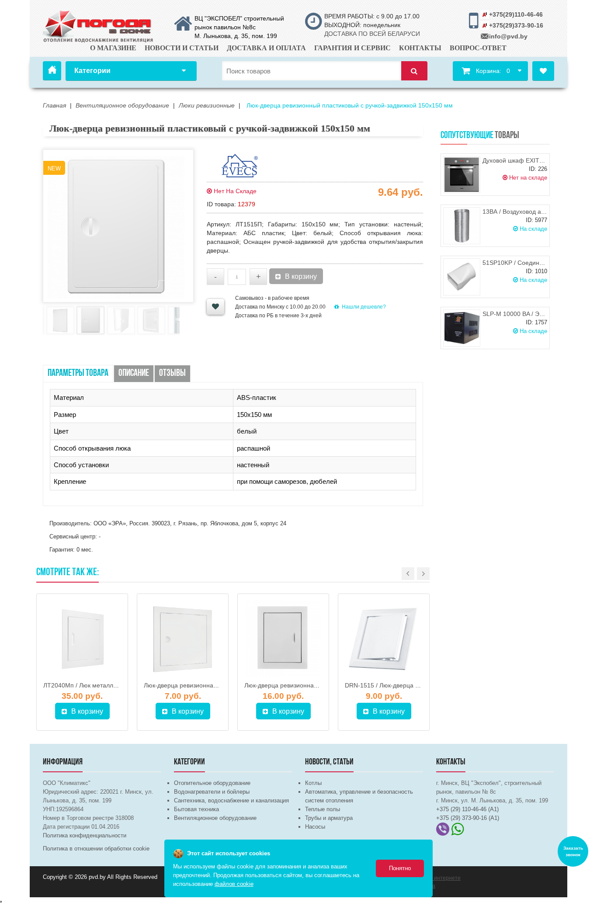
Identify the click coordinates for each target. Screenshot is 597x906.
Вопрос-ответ (478, 48)
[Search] (414, 71)
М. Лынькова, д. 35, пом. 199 (235, 35)
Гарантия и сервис (352, 48)
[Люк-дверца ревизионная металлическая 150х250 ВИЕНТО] (283, 639)
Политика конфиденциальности (84, 835)
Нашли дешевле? (364, 307)
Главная (52, 70)
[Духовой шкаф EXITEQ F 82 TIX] (461, 174)
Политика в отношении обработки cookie (96, 848)
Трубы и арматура (329, 818)
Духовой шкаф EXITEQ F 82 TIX (528, 160)
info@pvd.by (508, 36)
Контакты (420, 48)
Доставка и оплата (266, 48)
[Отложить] (215, 307)
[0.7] (1, 902)
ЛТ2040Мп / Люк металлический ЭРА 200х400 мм (114, 685)
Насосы (315, 826)
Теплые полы (322, 809)
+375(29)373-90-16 (516, 25)
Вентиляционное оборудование (215, 818)
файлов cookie (234, 884)
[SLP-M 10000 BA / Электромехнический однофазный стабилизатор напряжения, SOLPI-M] (461, 328)
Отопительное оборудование (212, 783)
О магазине (113, 48)
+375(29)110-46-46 (516, 14)
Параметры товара (78, 373)
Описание (133, 373)
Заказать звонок (573, 851)
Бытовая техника (196, 809)
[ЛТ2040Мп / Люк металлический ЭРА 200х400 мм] (82, 639)
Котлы (313, 783)
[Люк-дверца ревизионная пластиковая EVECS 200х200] (183, 639)
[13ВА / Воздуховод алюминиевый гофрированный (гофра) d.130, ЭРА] (461, 225)
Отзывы (172, 373)
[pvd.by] (98, 25)
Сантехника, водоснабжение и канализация (231, 800)
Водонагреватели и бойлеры (212, 791)
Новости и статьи (182, 48)
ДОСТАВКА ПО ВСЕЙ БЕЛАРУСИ (372, 33)
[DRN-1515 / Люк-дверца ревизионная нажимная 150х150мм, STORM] (384, 639)
